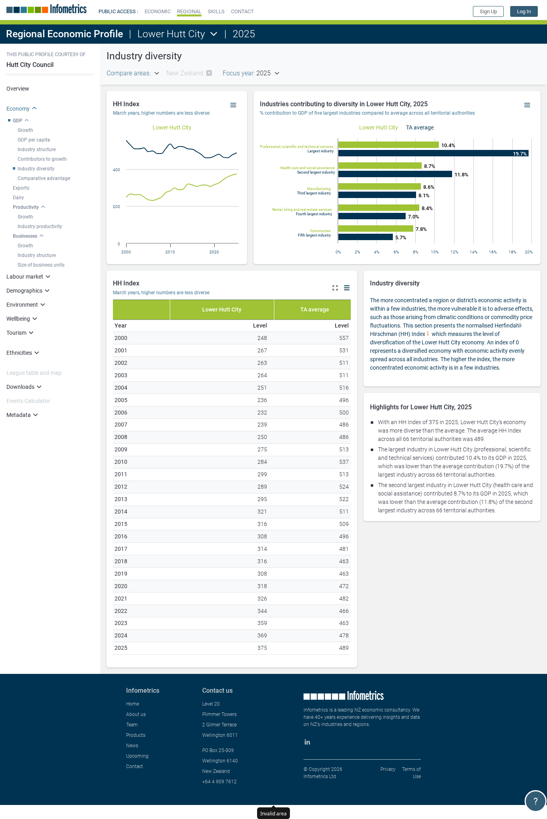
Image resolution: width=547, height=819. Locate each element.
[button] (157, 11)
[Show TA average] (420, 127)
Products (135, 735)
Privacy (388, 769)
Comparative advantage (44, 178)
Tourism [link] (16, 333)
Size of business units (41, 265)
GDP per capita (34, 140)
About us (136, 714)
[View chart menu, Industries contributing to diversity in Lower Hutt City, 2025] (527, 105)
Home (132, 704)
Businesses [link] (25, 236)
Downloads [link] (20, 387)
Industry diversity (36, 169)
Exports (21, 188)
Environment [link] (22, 304)
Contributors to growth (42, 159)
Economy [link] (18, 108)
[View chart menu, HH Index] (233, 105)
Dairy (18, 197)
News (132, 745)
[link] (524, 11)
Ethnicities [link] (19, 353)
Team (132, 725)
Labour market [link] (24, 276)
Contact (134, 766)
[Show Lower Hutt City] (172, 127)
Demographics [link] (24, 290)
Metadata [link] (18, 415)
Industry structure (37, 149)
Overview (17, 88)
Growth (25, 130)
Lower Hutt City (171, 34)
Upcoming (137, 756)
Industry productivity (40, 226)
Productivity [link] (26, 207)
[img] (209, 73)
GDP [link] (17, 120)
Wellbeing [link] (18, 318)
